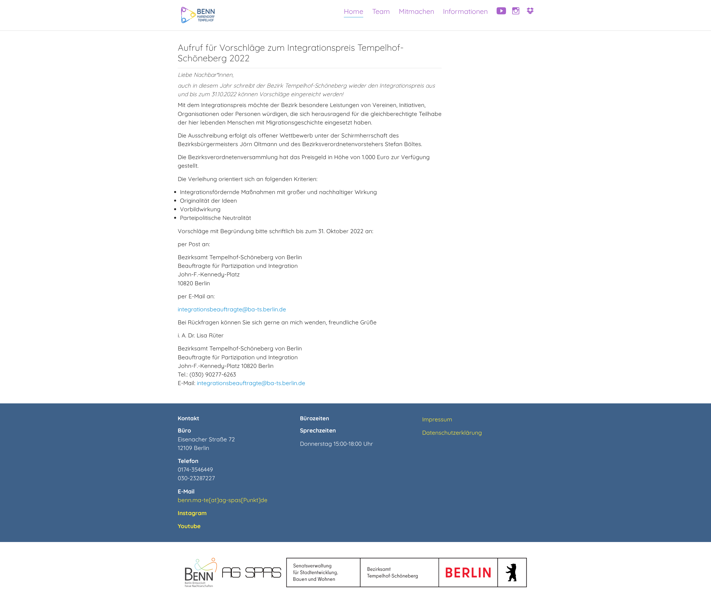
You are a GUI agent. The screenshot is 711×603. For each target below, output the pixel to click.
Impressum (437, 419)
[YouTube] (499, 15)
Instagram (192, 513)
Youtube (189, 526)
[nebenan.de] (528, 15)
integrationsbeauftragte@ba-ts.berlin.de (232, 309)
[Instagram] (514, 15)
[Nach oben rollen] (696, 588)
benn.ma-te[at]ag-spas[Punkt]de (222, 499)
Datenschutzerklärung (452, 432)
